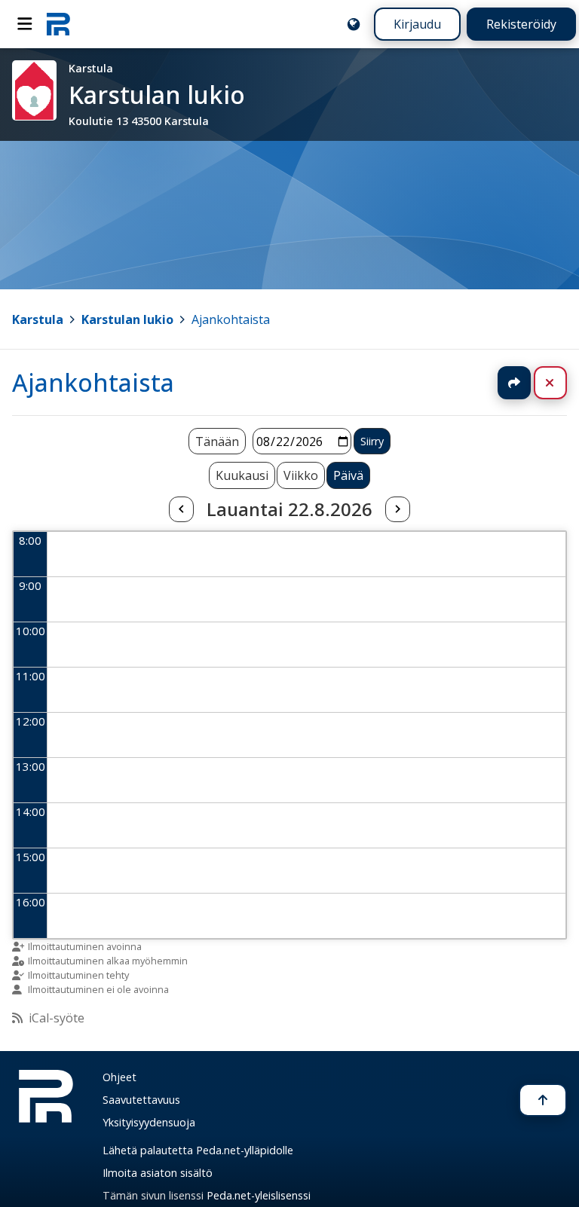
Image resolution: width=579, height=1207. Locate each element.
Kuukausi (242, 475)
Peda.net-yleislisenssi (259, 1195)
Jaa (514, 382)
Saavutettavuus (141, 1099)
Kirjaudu (417, 24)
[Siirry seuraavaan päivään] (397, 509)
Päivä (348, 475)
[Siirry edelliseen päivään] (181, 509)
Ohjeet (119, 1077)
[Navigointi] (25, 24)
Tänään (217, 441)
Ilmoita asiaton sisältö (158, 1173)
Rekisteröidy (521, 24)
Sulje (562, 382)
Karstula (37, 319)
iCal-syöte (56, 1018)
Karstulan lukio (127, 319)
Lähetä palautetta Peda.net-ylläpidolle (198, 1150)
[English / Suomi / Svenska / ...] (353, 24)
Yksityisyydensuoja (149, 1122)
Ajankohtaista (230, 319)
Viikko (300, 475)
